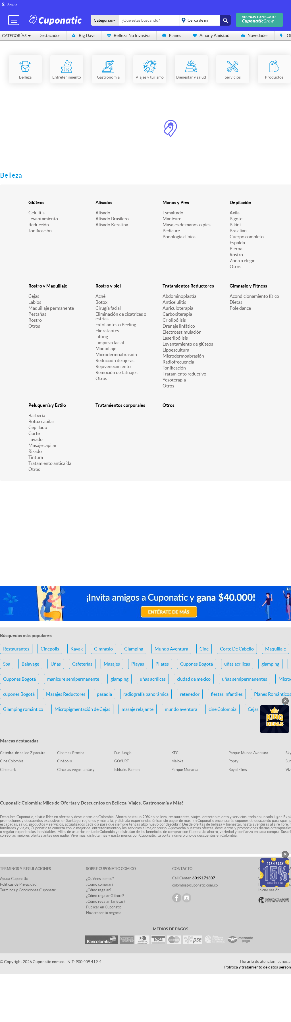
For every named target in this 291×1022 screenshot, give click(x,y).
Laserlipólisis (175, 337)
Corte (34, 433)
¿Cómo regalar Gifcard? (105, 896)
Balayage (30, 663)
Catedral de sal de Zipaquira (22, 753)
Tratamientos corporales (120, 405)
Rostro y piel (108, 285)
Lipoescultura (176, 349)
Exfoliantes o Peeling (115, 324)
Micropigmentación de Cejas (82, 709)
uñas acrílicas (153, 679)
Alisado (102, 212)
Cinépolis (64, 761)
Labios (34, 302)
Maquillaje (105, 348)
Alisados (103, 202)
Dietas (236, 302)
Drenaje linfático (179, 326)
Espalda (237, 242)
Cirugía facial (108, 308)
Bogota (12, 4)
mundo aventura (181, 709)
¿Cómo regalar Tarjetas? (105, 901)
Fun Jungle (123, 753)
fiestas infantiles (227, 694)
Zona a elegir (242, 260)
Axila (235, 212)
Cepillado (37, 427)
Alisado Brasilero (112, 218)
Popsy (233, 761)
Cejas (33, 296)
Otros (235, 266)
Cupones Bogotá (196, 663)
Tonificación (40, 230)
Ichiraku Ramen (127, 769)
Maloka (177, 761)
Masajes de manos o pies (187, 224)
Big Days (87, 35)
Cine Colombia (12, 761)
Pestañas (37, 314)
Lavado (35, 439)
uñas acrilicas (237, 663)
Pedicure (171, 230)
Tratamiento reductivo (184, 373)
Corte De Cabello (237, 648)
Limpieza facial (109, 342)
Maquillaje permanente (51, 308)
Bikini (235, 224)
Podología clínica (179, 236)
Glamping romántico (23, 709)
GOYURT (121, 761)
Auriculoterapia (178, 308)
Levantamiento (43, 218)
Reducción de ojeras (114, 360)
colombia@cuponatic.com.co (195, 885)
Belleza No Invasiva (132, 35)
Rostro (236, 254)
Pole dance (240, 308)
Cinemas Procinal (71, 753)
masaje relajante (137, 709)
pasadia (104, 694)
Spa (6, 663)
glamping (270, 663)
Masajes (112, 663)
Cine (204, 648)
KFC (174, 753)
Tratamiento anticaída (49, 463)
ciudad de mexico (194, 679)
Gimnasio (103, 648)
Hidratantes (107, 330)
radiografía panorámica (146, 694)
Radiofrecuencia (178, 361)
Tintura (35, 457)
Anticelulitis (174, 302)
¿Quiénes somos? (100, 879)
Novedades (258, 35)
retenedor (189, 694)
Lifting (101, 336)
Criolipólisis (174, 320)
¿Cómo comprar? (99, 884)
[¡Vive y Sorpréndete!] (56, 20)
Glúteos (36, 202)
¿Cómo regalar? (98, 890)
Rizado (35, 451)
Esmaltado (173, 212)
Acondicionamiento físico (254, 296)
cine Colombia (222, 709)
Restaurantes (16, 648)
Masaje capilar (42, 445)
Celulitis (36, 212)
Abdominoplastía (179, 296)
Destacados (49, 35)
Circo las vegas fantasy (76, 769)
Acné (100, 296)
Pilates (162, 663)
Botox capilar (41, 421)
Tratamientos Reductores (188, 285)
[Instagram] (186, 897)
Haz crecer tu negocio (103, 913)
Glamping (133, 648)
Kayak (76, 648)
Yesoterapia (174, 379)
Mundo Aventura (171, 648)
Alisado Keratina (111, 224)
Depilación (240, 202)
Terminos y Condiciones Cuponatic (28, 890)
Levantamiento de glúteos (188, 343)
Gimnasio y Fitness (248, 285)
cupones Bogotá (19, 694)
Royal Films (237, 769)
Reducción (38, 224)
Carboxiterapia (177, 314)
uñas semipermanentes (244, 679)
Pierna (236, 248)
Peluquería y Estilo (47, 405)
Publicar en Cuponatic (103, 907)
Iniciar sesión (268, 890)
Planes (175, 35)
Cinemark (8, 769)
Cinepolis (50, 648)
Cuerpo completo (247, 236)
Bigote (236, 218)
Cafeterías (82, 663)
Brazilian (238, 230)
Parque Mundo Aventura (248, 753)
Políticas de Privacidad (18, 884)
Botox (101, 302)
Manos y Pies (176, 202)
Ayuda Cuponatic (14, 879)
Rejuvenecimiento (113, 366)
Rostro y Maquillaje (47, 285)
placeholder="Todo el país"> (204, 20)
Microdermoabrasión (116, 354)
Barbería (36, 415)
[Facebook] (176, 897)
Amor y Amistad (214, 35)
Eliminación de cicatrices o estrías (120, 316)
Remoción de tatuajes (116, 372)
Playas (137, 663)
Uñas (56, 663)
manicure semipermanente (73, 679)
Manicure (172, 218)
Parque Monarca (184, 769)
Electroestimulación (182, 331)
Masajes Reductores (66, 694)
